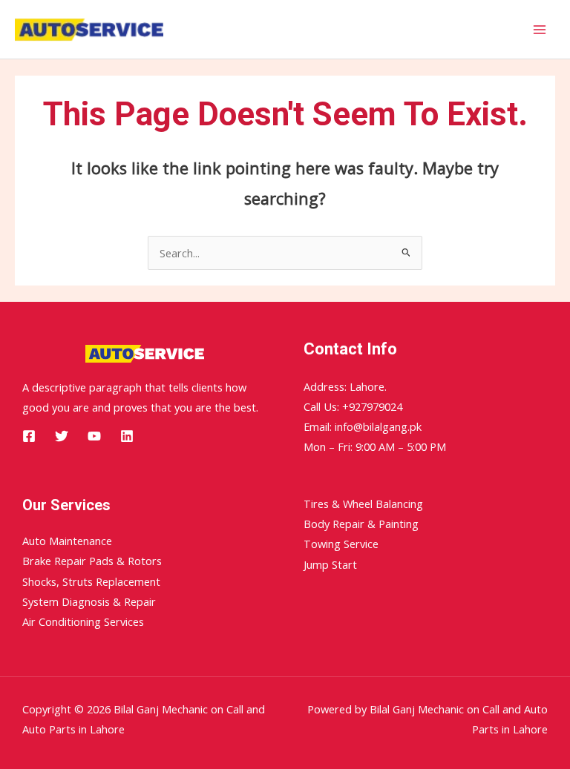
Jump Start (330, 564)
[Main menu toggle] (539, 29)
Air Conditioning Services (83, 621)
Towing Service (341, 543)
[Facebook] (29, 436)
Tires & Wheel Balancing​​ (363, 503)
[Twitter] (61, 436)
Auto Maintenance (67, 540)
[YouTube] (94, 436)
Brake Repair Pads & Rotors (92, 560)
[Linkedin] (127, 436)
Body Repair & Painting (361, 523)
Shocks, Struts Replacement (91, 581)
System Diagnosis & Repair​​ (89, 601)
